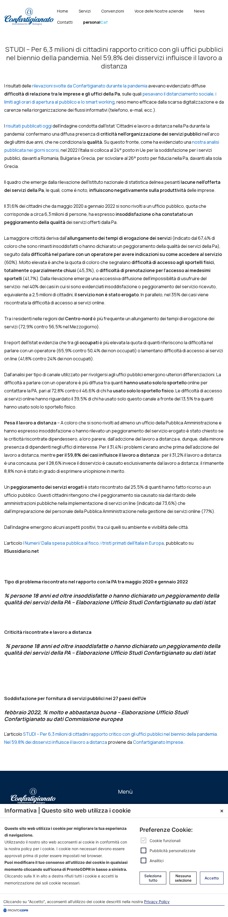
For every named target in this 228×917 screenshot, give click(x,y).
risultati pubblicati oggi (29, 126)
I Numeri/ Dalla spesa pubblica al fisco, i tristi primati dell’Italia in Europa (93, 543)
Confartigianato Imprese (158, 742)
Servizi (85, 11)
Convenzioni (112, 11)
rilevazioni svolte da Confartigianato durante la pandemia (89, 86)
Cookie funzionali (165, 840)
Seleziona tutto (153, 878)
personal (95, 22)
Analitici (156, 860)
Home (62, 11)
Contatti (65, 22)
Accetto (212, 878)
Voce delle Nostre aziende (159, 11)
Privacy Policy (157, 901)
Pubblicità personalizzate (172, 850)
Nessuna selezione (183, 878)
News (199, 11)
